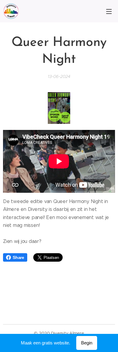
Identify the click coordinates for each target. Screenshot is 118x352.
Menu (109, 11)
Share (18, 257)
